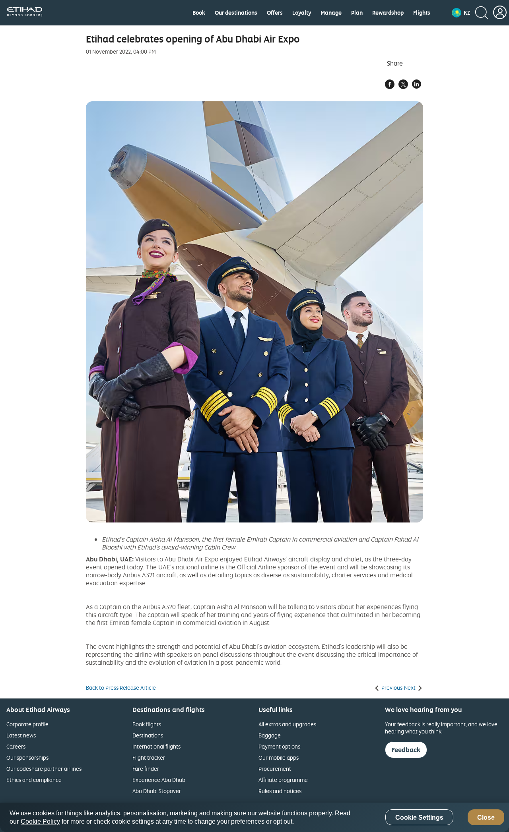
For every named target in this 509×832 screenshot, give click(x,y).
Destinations (147, 735)
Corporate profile (27, 724)
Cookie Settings (419, 817)
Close (486, 817)
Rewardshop (388, 12)
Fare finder (145, 768)
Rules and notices (279, 791)
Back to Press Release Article (121, 687)
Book (198, 12)
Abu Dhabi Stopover (156, 791)
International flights (156, 746)
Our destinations (236, 12)
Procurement (274, 768)
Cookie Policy (40, 821)
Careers (15, 746)
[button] (461, 12)
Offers (275, 12)
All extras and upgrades (287, 724)
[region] (254, 817)
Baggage (269, 735)
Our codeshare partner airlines (44, 768)
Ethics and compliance (34, 780)
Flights (421, 12)
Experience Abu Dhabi (159, 780)
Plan (357, 12)
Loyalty (301, 12)
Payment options (279, 746)
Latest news (21, 735)
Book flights (146, 724)
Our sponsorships (27, 757)
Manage (331, 12)
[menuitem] (198, 12)
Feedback (406, 749)
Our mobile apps (278, 757)
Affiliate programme (283, 780)
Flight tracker (148, 757)
